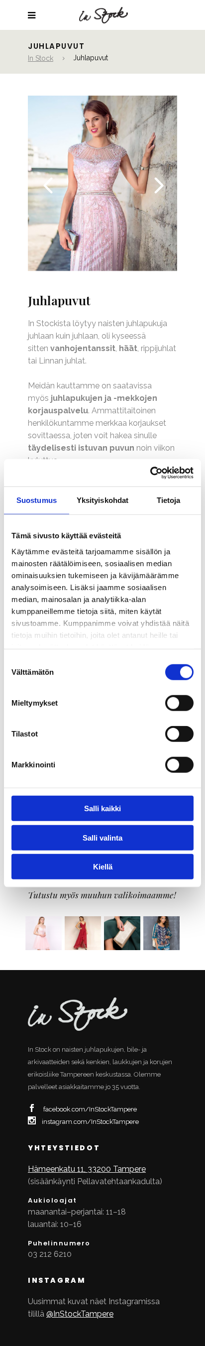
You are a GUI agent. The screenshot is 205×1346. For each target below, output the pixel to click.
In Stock (40, 58)
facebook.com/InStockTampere (90, 1109)
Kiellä (102, 866)
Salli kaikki (102, 808)
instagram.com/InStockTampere (90, 1121)
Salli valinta (102, 837)
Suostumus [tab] (36, 500)
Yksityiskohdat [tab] (102, 500)
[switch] (179, 703)
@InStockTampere (79, 1314)
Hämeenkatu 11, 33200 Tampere (87, 1169)
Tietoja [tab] (169, 500)
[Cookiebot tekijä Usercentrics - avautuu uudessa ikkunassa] (150, 472)
